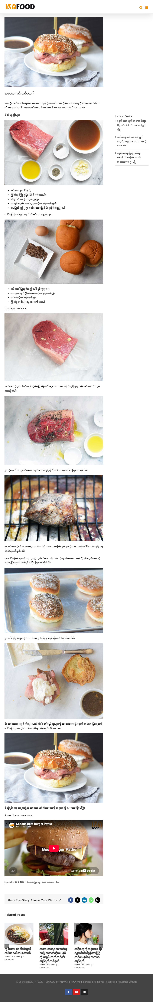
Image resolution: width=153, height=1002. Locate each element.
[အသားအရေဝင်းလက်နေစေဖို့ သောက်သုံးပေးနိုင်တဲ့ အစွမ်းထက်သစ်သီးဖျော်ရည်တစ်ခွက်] (18, 924)
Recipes (29, 882)
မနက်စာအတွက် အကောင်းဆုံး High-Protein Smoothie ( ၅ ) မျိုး (131, 125)
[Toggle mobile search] (140, 7)
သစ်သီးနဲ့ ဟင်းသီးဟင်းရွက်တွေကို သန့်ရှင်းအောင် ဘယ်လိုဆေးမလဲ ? (131, 141)
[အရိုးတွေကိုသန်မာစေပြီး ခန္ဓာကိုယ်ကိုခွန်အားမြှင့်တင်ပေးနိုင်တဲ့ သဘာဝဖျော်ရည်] (53, 924)
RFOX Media (77, 981)
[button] (6, 946)
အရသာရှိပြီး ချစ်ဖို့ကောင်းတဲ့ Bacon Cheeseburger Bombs (88, 953)
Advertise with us (127, 981)
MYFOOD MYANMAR (57, 981)
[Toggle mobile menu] (147, 7)
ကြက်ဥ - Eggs (40, 882)
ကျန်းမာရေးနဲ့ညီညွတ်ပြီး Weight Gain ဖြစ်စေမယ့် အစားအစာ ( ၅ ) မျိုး (129, 157)
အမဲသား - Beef (53, 882)
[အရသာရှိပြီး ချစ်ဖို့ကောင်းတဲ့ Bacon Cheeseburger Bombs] (88, 924)
